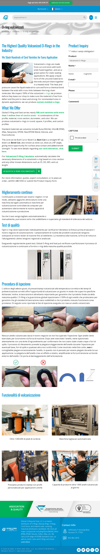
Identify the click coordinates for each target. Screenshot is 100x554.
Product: (73, 56)
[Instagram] (92, 550)
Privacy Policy (8, 551)
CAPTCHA (73, 130)
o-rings (47, 93)
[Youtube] (97, 550)
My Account (42, 9)
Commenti (74, 101)
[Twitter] (83, 550)
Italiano (58, 9)
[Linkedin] (88, 550)
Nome (71, 74)
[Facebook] (79, 550)
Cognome (88, 74)
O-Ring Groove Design (96, 187)
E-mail (72, 79)
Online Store (96, 162)
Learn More (25, 541)
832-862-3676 (73, 538)
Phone (72, 90)
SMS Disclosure (24, 551)
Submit (76, 148)
